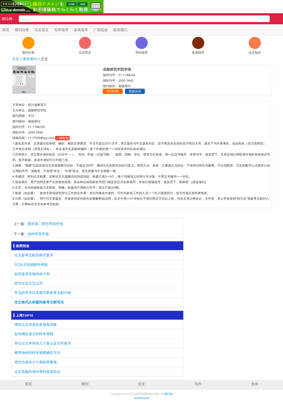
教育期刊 (30, 58)
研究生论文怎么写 (28, 283)
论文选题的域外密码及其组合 (37, 371)
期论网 (7, 18)
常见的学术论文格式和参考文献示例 (42, 292)
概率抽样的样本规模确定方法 (37, 352)
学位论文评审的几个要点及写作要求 (42, 343)
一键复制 (62, 138)
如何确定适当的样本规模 (33, 333)
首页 (5, 29)
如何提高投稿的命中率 (32, 273)
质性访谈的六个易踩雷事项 (35, 362)
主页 (15, 58)
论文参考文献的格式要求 (33, 255)
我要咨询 (135, 91)
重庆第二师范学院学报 (45, 223)
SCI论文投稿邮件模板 (31, 264)
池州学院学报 (38, 233)
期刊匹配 (113, 91)
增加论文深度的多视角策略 (35, 324)
